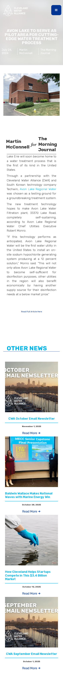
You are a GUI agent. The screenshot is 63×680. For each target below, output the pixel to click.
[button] (56, 10)
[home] (15, 10)
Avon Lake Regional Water (38, 189)
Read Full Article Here (31, 311)
